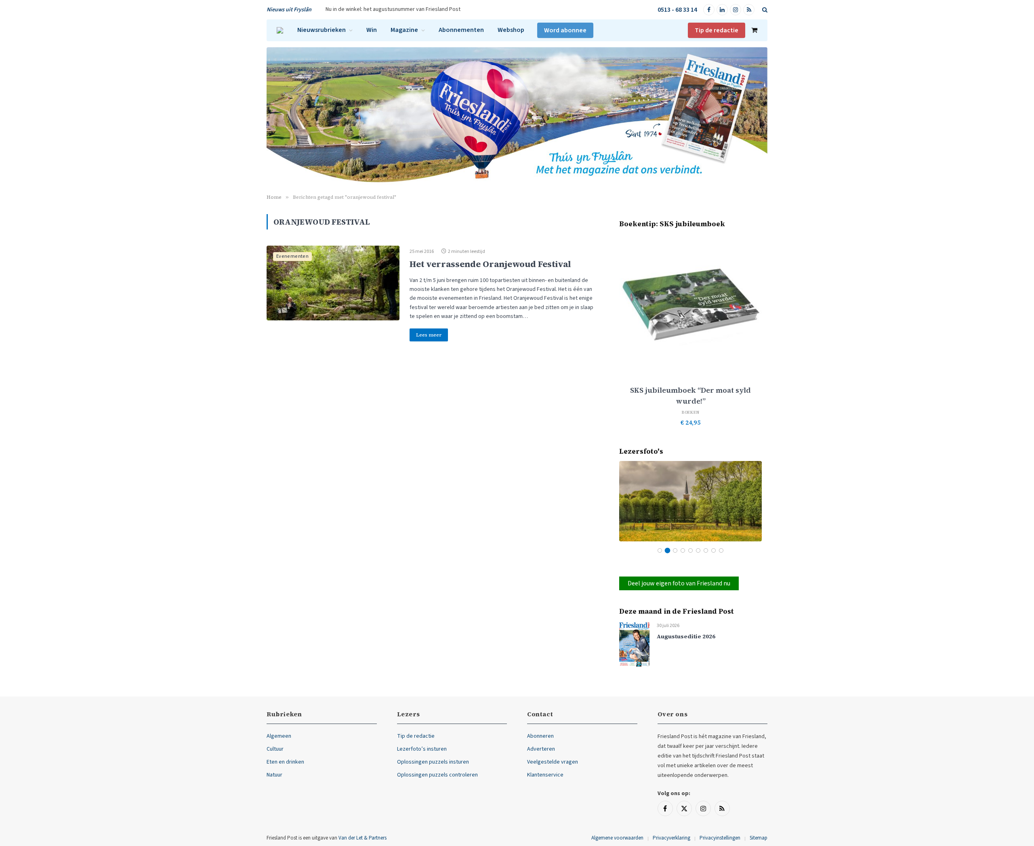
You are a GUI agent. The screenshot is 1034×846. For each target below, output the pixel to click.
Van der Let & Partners (362, 838)
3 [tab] (675, 550)
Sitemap (758, 838)
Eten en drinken (285, 762)
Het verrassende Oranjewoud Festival (490, 264)
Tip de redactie (716, 30)
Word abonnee (565, 30)
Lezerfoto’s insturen (422, 749)
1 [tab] (660, 550)
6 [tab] (698, 550)
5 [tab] (690, 550)
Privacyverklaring (671, 838)
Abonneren (540, 736)
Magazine (404, 29)
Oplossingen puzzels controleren (437, 775)
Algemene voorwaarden (617, 838)
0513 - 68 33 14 (677, 9)
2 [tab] (667, 550)
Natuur (274, 775)
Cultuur (275, 749)
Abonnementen (461, 29)
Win (371, 29)
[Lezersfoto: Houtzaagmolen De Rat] (690, 501)
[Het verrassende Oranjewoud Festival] (333, 283)
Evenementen (292, 256)
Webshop (511, 29)
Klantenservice (545, 775)
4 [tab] (683, 550)
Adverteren (541, 749)
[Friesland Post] (280, 30)
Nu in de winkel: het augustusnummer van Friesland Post (393, 9)
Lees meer (428, 335)
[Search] (764, 10)
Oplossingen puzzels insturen (433, 762)
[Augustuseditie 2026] (634, 644)
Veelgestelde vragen (552, 762)
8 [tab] (713, 550)
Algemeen (279, 736)
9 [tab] (721, 550)
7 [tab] (706, 550)
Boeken (691, 412)
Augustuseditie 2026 (686, 636)
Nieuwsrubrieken (321, 29)
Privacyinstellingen (720, 838)
